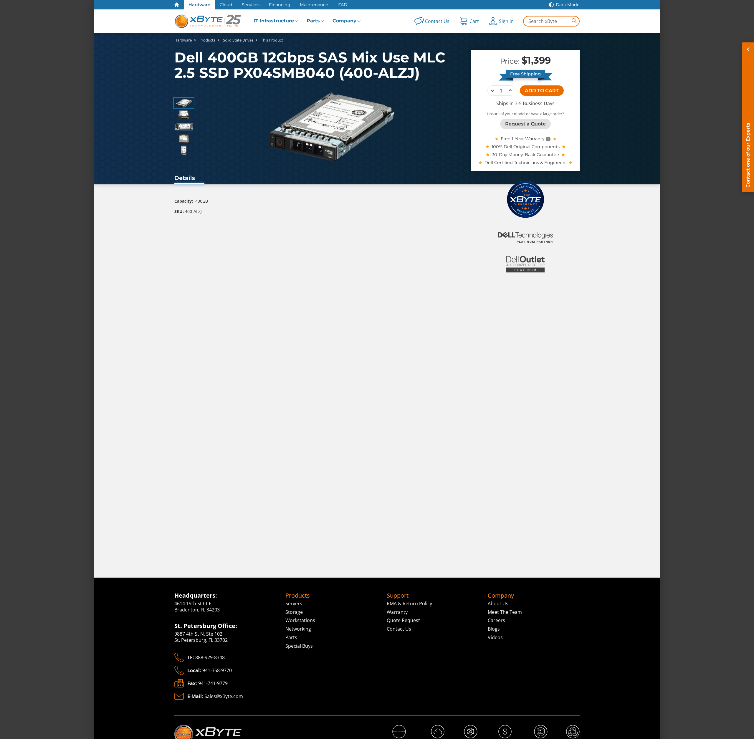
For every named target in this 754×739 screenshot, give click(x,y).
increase (510, 90)
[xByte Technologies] (208, 21)
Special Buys (299, 646)
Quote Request (403, 620)
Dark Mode (568, 4)
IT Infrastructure (274, 21)
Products (297, 595)
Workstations (300, 620)
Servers (293, 603)
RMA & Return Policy (409, 603)
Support (398, 595)
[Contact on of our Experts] (748, 117)
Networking (298, 629)
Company (344, 21)
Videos (495, 637)
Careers (496, 620)
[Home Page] (177, 4)
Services (250, 4)
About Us (498, 603)
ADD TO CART (542, 90)
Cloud (226, 4)
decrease (492, 90)
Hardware (199, 4)
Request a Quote (525, 123)
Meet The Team (505, 612)
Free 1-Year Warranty (523, 138)
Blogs (494, 629)
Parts (313, 21)
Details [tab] (184, 177)
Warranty (397, 612)
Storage (294, 612)
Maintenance (314, 4)
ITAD (342, 4)
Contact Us (399, 629)
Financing (279, 4)
